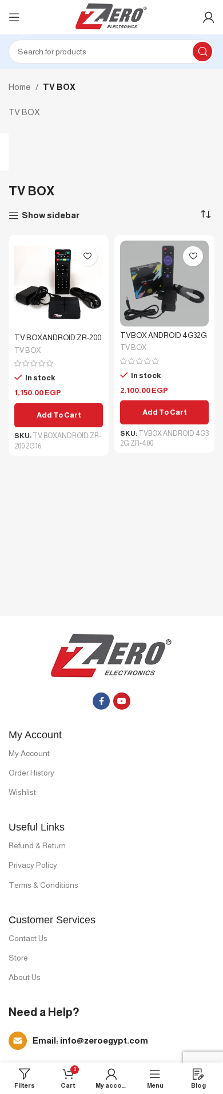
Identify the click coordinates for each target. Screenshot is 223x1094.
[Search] (202, 51)
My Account (29, 753)
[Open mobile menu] (14, 17)
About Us (25, 977)
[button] (58, 415)
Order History (31, 772)
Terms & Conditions (43, 885)
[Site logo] (112, 16)
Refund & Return (37, 845)
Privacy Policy (33, 864)
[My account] (208, 17)
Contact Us (28, 938)
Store (18, 957)
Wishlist (22, 792)
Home (20, 87)
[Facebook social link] (101, 701)
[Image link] (112, 656)
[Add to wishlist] (87, 256)
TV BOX (27, 350)
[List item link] (111, 1041)
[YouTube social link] (121, 701)
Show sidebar (50, 215)
